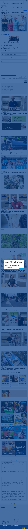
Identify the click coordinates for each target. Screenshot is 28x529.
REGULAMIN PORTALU (8, 266)
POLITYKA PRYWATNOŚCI (9, 267)
